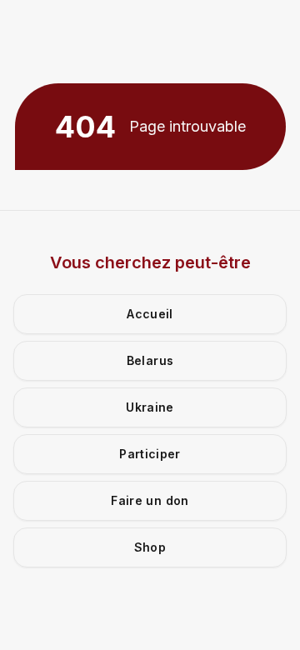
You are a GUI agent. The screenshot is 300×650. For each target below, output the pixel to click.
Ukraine (149, 407)
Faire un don (149, 500)
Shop (150, 547)
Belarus (150, 360)
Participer (150, 454)
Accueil (149, 314)
